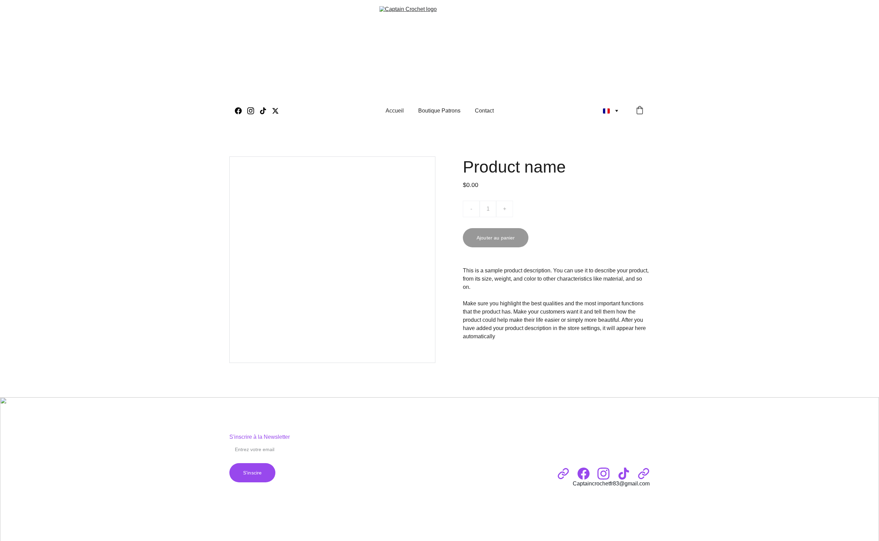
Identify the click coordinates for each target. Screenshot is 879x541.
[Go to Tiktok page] (266, 110)
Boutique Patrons (439, 111)
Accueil (395, 111)
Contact (484, 111)
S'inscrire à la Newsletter (259, 437)
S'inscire (252, 472)
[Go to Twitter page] (275, 110)
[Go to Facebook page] (241, 110)
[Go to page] (563, 474)
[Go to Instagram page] (253, 110)
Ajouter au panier (496, 237)
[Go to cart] (639, 111)
